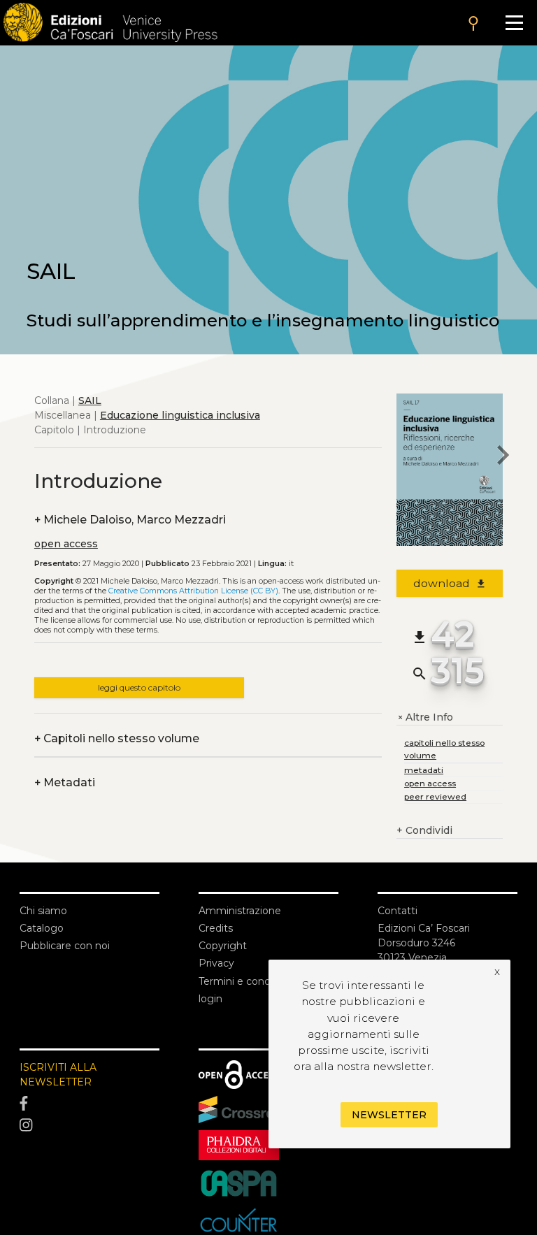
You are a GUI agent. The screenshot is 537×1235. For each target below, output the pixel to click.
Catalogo (42, 928)
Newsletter (389, 1114)
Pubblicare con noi (65, 945)
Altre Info (424, 717)
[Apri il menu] (514, 22)
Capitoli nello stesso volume (116, 738)
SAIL (89, 400)
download (450, 583)
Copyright (223, 945)
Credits (216, 928)
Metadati (64, 782)
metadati (423, 770)
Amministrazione (240, 910)
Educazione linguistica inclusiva (180, 415)
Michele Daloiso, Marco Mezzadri (130, 520)
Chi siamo (43, 910)
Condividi (424, 830)
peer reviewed (435, 796)
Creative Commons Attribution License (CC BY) (193, 590)
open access (66, 543)
